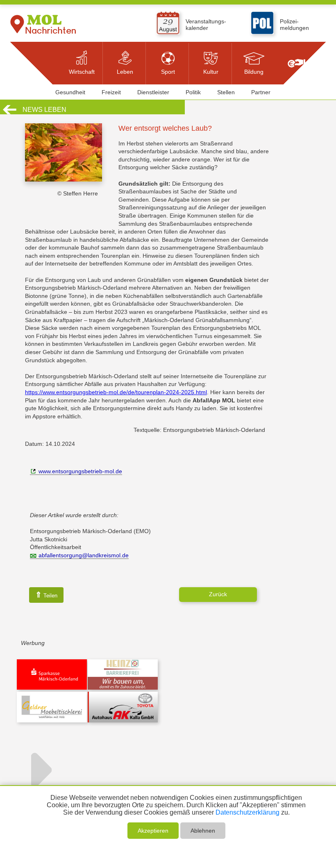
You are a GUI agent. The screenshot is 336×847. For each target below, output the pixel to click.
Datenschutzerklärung (247, 812)
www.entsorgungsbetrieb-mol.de (80, 471)
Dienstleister (153, 92)
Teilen (46, 594)
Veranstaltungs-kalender (206, 24)
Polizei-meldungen (294, 24)
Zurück (218, 594)
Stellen (226, 92)
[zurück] (9, 113)
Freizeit (111, 92)
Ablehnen (203, 830)
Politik (193, 92)
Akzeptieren (153, 830)
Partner (260, 92)
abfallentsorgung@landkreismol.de (84, 555)
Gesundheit (70, 92)
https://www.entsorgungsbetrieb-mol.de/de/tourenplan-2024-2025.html (116, 392)
